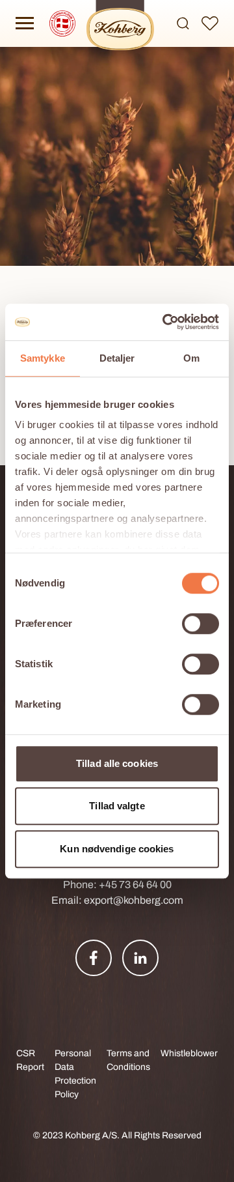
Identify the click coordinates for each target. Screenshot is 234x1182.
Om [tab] (191, 358)
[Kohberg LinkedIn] (140, 958)
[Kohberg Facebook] (93, 958)
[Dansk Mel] (62, 23)
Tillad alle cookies (117, 763)
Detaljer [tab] (117, 358)
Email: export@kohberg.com (117, 900)
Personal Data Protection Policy (75, 1073)
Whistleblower (189, 1053)
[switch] (200, 623)
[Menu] (25, 23)
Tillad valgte (116, 805)
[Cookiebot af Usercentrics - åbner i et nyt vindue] (165, 321)
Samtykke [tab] (42, 358)
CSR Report (30, 1060)
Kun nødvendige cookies (117, 848)
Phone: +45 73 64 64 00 (117, 884)
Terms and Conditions (128, 1060)
